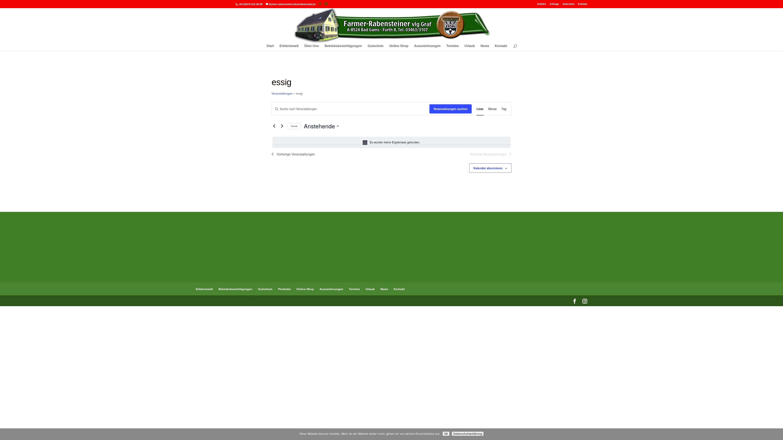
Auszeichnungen (427, 46)
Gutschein (568, 4)
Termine (452, 46)
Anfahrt (541, 4)
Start (270, 46)
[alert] (391, 142)
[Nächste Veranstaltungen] (282, 126)
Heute (294, 126)
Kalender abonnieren (488, 168)
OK (446, 433)
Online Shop (398, 46)
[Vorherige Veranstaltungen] (274, 126)
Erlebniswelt (289, 46)
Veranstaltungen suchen (451, 109)
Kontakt (582, 4)
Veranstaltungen (282, 93)
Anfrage (554, 4)
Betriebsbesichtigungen (343, 46)
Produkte (284, 289)
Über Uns (311, 46)
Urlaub (469, 46)
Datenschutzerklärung (467, 433)
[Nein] (778, 434)
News (485, 46)
